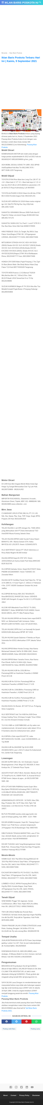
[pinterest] (27, 1021)
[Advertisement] (21, 28)
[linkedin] (26, 1088)
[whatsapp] (37, 1021)
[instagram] (16, 1088)
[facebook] (7, 1021)
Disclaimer (36, 1095)
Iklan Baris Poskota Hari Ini (26, 1102)
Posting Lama (35, 1029)
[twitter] (17, 1021)
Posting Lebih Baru (9, 1029)
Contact (13, 1095)
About (5, 1095)
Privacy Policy (24, 1095)
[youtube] (32, 1088)
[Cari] (40, 3)
